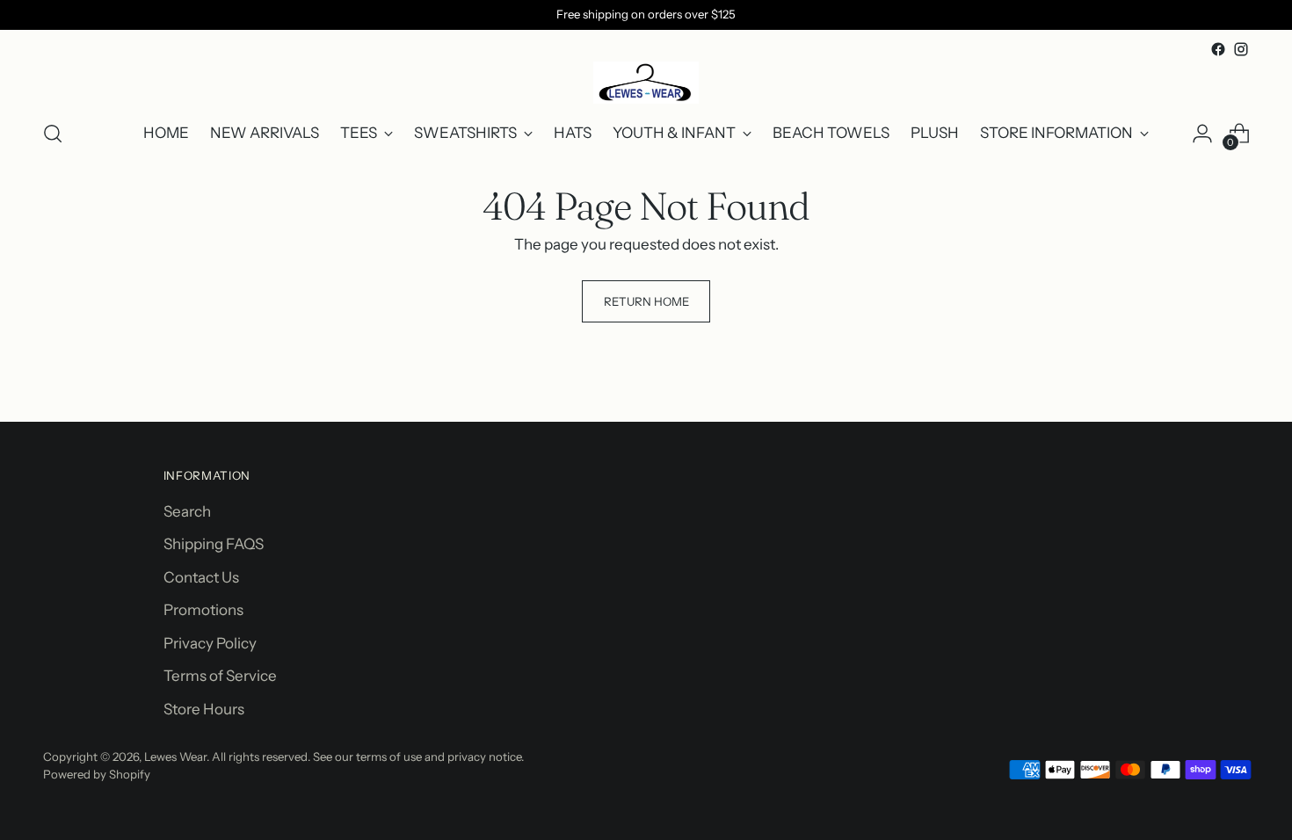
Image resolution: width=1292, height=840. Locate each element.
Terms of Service (220, 675)
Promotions (203, 610)
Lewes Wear (175, 756)
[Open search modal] (52, 133)
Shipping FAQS (213, 544)
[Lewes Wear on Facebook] (1218, 49)
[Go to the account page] (1202, 133)
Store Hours (203, 709)
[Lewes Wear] (646, 83)
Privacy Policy (210, 643)
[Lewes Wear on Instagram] (1241, 49)
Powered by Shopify (96, 774)
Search (187, 511)
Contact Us (201, 577)
